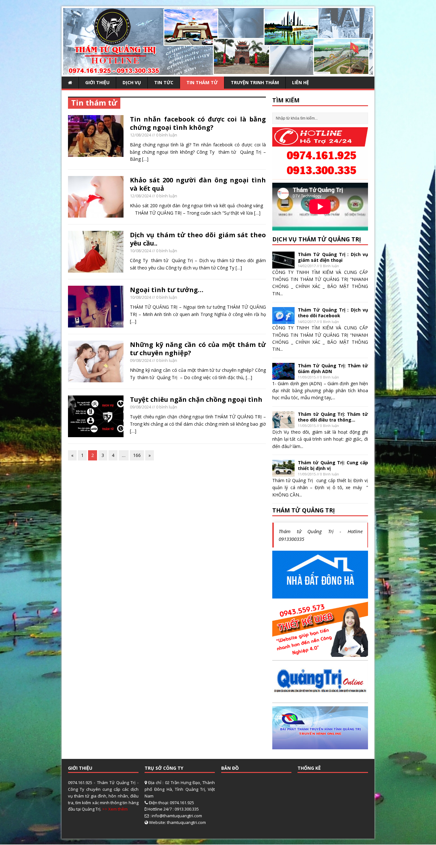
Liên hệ (300, 82)
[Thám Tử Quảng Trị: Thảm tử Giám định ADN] (283, 376)
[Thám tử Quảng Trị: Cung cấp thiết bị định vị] (283, 473)
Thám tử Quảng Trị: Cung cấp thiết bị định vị (333, 465)
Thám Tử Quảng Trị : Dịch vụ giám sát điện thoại (333, 257)
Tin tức (163, 82)
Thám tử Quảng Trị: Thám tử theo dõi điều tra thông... (333, 417)
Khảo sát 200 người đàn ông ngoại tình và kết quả (198, 184)
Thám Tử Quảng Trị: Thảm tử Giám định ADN (333, 368)
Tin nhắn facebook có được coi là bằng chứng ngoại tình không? (198, 123)
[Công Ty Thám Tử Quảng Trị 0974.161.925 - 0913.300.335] (218, 71)
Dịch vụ (132, 82)
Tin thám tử (202, 82)
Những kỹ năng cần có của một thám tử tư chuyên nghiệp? (198, 348)
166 (137, 455)
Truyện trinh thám (255, 82)
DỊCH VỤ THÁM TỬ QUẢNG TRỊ (316, 239)
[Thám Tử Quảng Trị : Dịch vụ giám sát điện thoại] (283, 264)
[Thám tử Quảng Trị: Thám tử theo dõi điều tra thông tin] (283, 424)
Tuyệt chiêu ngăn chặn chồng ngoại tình (196, 399)
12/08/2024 (140, 135)
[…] (145, 159)
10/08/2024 (140, 251)
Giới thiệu (97, 82)
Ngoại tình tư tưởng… (166, 289)
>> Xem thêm (115, 809)
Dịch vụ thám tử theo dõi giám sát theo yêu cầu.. (198, 239)
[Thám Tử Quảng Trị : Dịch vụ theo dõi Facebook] (283, 320)
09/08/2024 (140, 360)
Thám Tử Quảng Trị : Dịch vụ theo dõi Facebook (333, 313)
